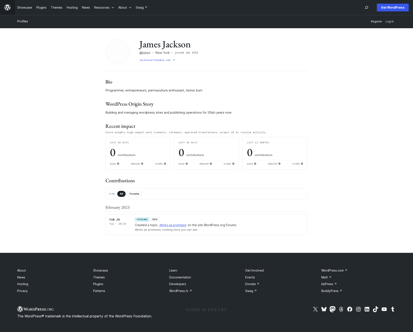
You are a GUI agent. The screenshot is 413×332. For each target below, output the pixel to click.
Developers (177, 284)
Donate (252, 284)
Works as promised (172, 225)
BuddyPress (331, 291)
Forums (134, 193)
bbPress (329, 284)
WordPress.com (334, 270)
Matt (326, 277)
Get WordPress (393, 7)
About (21, 270)
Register (376, 21)
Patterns (99, 291)
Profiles (22, 21)
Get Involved (254, 270)
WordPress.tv (180, 291)
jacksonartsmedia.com (155, 60)
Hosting (22, 284)
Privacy (22, 291)
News (21, 277)
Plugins (98, 284)
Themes (99, 277)
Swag (251, 291)
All (121, 193)
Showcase (100, 270)
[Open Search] (367, 7)
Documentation (180, 277)
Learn (173, 270)
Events (250, 277)
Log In (390, 21)
